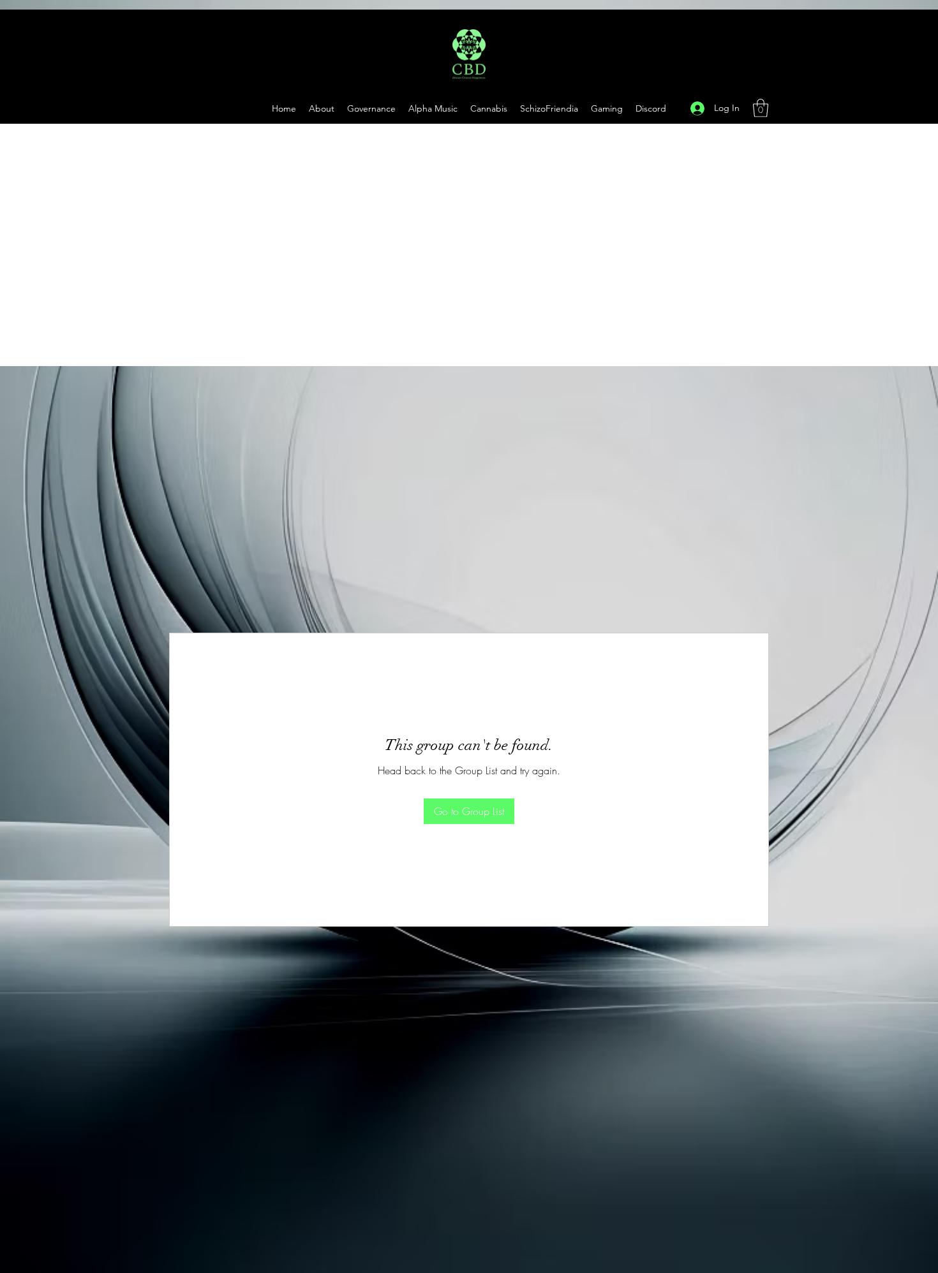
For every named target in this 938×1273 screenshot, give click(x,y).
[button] (606, 108)
